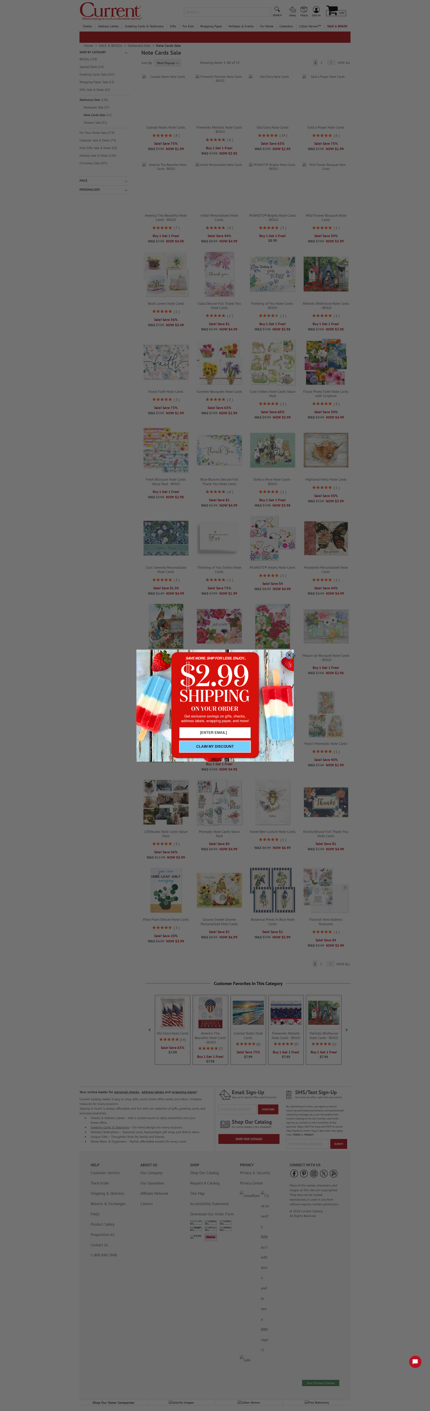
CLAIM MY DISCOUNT (215, 746)
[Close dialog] (289, 655)
